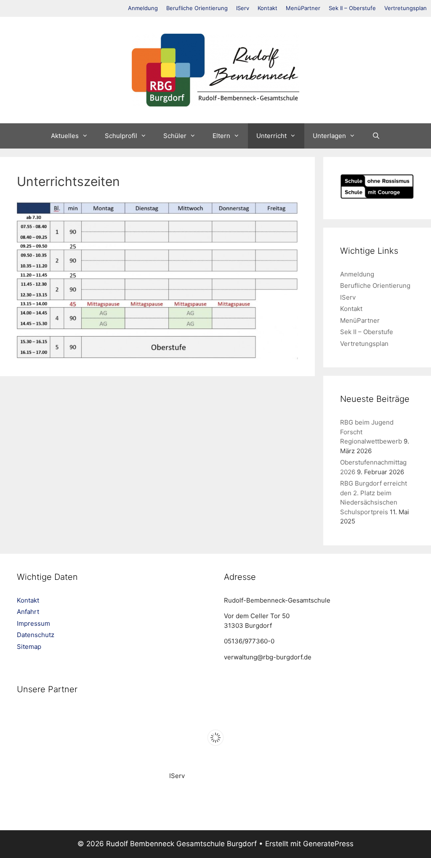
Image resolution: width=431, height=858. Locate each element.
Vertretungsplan (405, 8)
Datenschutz (35, 635)
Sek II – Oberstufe (352, 8)
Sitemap (29, 647)
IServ (242, 8)
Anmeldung (143, 8)
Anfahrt (28, 612)
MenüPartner (303, 8)
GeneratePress (328, 843)
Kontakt (267, 8)
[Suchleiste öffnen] (376, 136)
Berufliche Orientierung (197, 8)
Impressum (33, 623)
